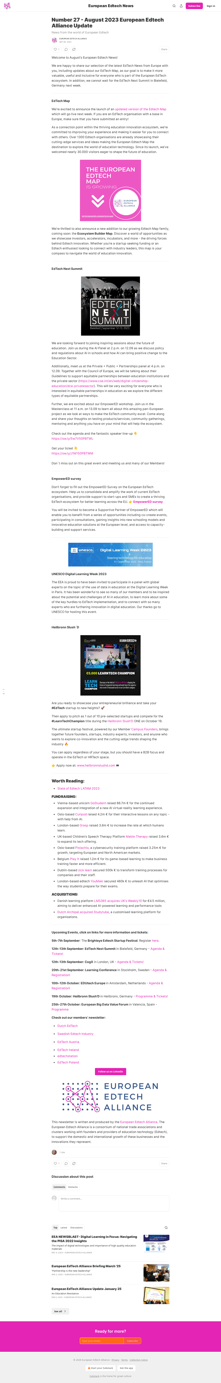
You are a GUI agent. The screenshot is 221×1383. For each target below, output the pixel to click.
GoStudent (98, 803)
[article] (110, 1246)
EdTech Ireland (68, 1050)
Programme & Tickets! (152, 996)
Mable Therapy (137, 836)
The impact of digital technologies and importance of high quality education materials (94, 1247)
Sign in (211, 5)
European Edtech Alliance (73, 39)
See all (58, 1311)
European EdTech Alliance (78, 1274)
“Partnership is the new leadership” (71, 1270)
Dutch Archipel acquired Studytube (83, 912)
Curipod (81, 814)
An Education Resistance (65, 1293)
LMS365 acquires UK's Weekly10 (118, 901)
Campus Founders (144, 729)
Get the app (126, 1368)
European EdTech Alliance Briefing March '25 (86, 1266)
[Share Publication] (181, 6)
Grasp (84, 825)
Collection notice (139, 1359)
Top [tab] (55, 1227)
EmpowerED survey (148, 502)
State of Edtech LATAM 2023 (78, 788)
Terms (124, 1359)
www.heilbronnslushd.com (96, 765)
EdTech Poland (68, 1062)
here (155, 941)
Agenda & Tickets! (130, 962)
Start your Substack (102, 1368)
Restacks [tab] (73, 1187)
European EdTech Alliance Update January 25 (87, 1289)
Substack (94, 1376)
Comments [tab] (59, 1187)
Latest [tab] (64, 1227)
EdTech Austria (68, 1042)
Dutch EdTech (67, 1026)
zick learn (85, 870)
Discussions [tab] (76, 1227)
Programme (60, 1009)
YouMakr (97, 881)
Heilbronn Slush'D (120, 721)
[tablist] (66, 1187)
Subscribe (194, 5)
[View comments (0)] (66, 49)
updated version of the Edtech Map (140, 109)
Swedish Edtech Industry (75, 1034)
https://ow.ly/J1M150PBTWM (72, 453)
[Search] (174, 6)
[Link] (47, 781)
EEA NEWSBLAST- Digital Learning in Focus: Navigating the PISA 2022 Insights (94, 1239)
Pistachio (82, 848)
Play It (74, 859)
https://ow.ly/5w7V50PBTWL (72, 438)
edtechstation (67, 1056)
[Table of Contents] (3, 691)
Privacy (115, 1359)
